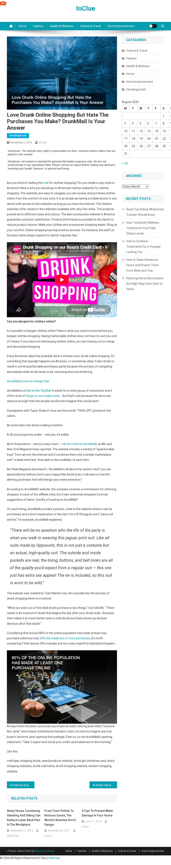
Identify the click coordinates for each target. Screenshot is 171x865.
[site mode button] (153, 26)
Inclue (42, 142)
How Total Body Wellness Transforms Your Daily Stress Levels (142, 228)
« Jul (125, 163)
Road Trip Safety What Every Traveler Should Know (145, 212)
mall (45, 182)
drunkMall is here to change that (28, 381)
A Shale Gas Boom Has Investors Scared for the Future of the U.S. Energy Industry (105, 785)
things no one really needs (43, 395)
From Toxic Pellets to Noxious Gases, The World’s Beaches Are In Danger (60, 817)
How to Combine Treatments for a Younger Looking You (143, 246)
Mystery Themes (44, 851)
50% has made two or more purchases (64, 638)
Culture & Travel (90, 26)
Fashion (38, 26)
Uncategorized (17, 135)
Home (22, 26)
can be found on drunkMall (79, 444)
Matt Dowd (13, 835)
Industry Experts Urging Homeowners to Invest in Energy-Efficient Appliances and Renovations (23, 785)
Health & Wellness (61, 26)
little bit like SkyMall (38, 390)
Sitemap (54, 858)
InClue (85, 8)
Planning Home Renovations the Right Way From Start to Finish (144, 284)
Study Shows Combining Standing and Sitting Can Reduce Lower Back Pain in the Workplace (23, 817)
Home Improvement (121, 26)
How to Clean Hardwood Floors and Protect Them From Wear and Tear (142, 265)
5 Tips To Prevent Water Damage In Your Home (97, 813)
